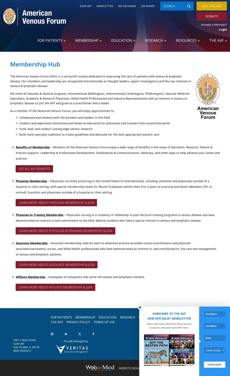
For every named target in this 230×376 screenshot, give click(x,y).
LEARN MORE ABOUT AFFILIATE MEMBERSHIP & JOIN (55, 287)
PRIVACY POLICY (78, 321)
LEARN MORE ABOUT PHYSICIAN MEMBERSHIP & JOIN (56, 202)
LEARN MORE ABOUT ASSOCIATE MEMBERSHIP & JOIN (56, 265)
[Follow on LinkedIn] (65, 334)
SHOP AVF (86, 6)
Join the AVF (212, 6)
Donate (211, 16)
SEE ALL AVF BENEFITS (34, 169)
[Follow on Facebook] (93, 334)
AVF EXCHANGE (127, 6)
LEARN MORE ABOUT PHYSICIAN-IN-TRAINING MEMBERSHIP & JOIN (65, 231)
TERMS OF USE (104, 321)
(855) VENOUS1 (22, 350)
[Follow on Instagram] (52, 334)
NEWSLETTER (105, 6)
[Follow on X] (79, 334)
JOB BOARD (148, 6)
